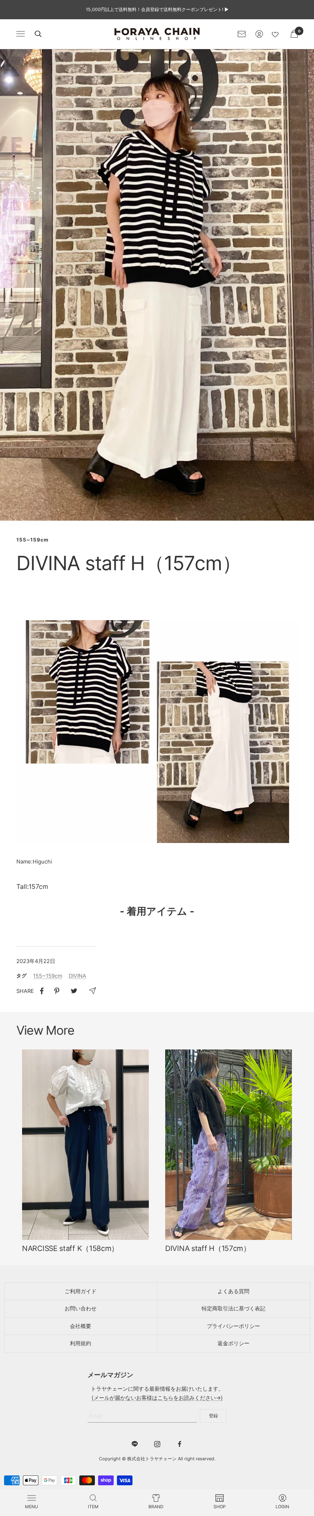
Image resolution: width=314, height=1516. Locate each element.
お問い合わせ (80, 1308)
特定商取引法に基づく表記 (233, 1308)
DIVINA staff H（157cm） (208, 1248)
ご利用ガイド (80, 1291)
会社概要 (80, 1326)
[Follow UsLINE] (134, 1444)
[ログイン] (259, 34)
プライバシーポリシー (233, 1326)
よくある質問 (233, 1291)
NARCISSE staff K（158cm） (70, 1248)
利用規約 (80, 1343)
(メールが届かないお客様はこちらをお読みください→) (157, 1397)
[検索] (38, 34)
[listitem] (42, 991)
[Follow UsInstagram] (157, 1444)
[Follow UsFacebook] (179, 1444)
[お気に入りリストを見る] (277, 34)
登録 (213, 1416)
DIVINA (77, 975)
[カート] (294, 34)
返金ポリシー (233, 1343)
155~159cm (32, 540)
